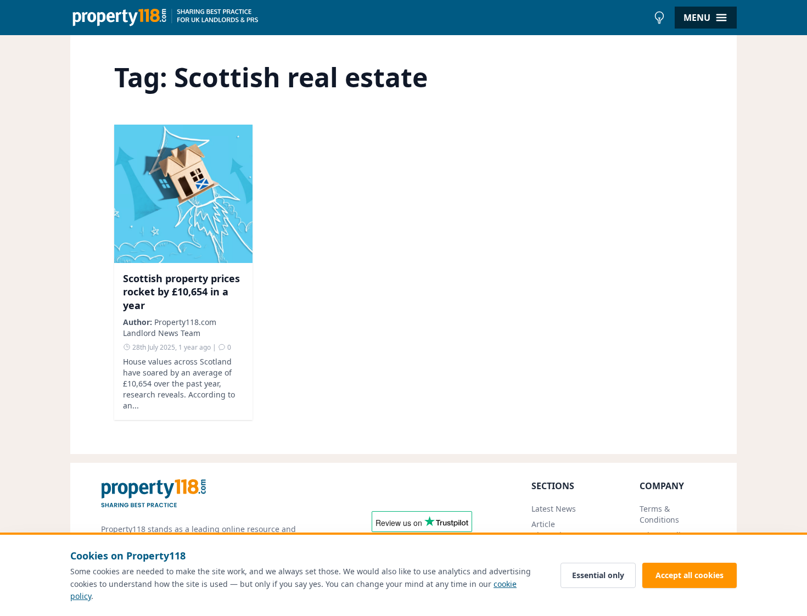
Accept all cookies (689, 575)
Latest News (553, 508)
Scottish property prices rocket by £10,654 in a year (181, 292)
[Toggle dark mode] (659, 18)
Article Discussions (553, 529)
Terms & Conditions (659, 514)
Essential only (598, 575)
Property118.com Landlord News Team (169, 327)
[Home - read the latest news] (359, 18)
